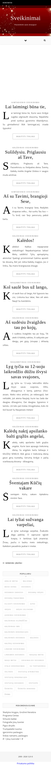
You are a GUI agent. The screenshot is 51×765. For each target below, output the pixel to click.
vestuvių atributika (28, 672)
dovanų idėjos (36, 592)
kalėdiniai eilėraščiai (16, 621)
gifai (32, 604)
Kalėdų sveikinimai (14, 643)
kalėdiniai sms (12, 626)
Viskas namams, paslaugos (15, 735)
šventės (9, 689)
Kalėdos (34, 638)
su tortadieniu (38, 666)
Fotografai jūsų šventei (13, 722)
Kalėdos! (25, 240)
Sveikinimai (25, 18)
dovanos (26, 587)
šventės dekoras (26, 689)
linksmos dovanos (14, 655)
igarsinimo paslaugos (13, 732)
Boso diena (10, 587)
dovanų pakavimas (14, 598)
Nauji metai (10, 660)
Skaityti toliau (25, 136)
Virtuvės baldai (10, 718)
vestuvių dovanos (14, 683)
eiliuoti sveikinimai (15, 604)
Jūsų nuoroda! (12, 739)
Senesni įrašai (13, 563)
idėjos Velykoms (24, 609)
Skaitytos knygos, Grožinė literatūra (19, 712)
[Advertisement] (25, 68)
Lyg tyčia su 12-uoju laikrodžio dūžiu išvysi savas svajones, (25, 371)
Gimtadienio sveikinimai (25, 102)
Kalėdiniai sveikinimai (25, 147)
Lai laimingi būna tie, (25, 106)
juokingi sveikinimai (15, 615)
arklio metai (11, 581)
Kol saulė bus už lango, (25, 287)
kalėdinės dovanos (15, 638)
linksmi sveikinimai (15, 649)
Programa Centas (11, 715)
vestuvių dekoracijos (16, 677)
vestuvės (33, 683)
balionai (27, 581)
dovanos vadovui (14, 592)
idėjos (8, 609)
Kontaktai (7, 3)
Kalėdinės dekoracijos (16, 632)
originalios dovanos (32, 660)
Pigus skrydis (9, 725)
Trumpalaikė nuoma (12, 729)
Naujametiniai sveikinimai (25, 282)
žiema (7, 694)
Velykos (9, 672)
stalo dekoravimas (15, 666)
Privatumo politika (25, 763)
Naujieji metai (37, 655)
